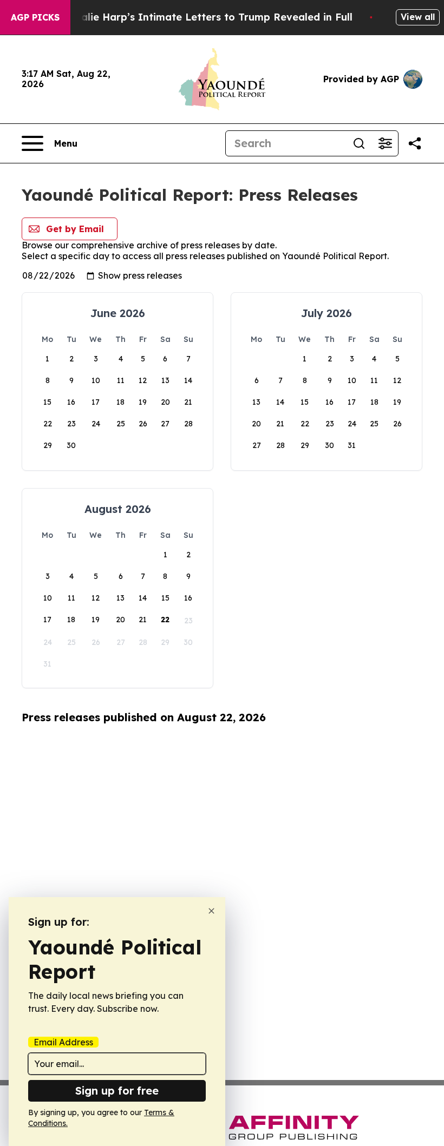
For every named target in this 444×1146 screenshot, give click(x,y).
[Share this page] (414, 143)
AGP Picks (35, 17)
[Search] (359, 143)
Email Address (63, 1042)
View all (418, 16)
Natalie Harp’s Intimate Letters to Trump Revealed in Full (207, 17)
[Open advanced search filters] (385, 143)
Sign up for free (117, 1090)
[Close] (211, 911)
